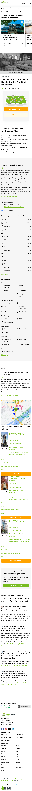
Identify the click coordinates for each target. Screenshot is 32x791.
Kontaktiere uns (6, 737)
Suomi (3, 754)
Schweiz (18, 751)
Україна (18, 754)
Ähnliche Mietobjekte (16, 109)
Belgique (4, 759)
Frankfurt (23, 7)
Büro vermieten (6, 740)
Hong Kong (19, 759)
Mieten (7, 7)
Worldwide (19, 767)
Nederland (4, 756)
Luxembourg (5, 762)
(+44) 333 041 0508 (6, 724)
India (17, 765)
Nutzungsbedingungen (7, 780)
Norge (3, 751)
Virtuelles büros (15, 7)
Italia (17, 745)
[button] (22, 22)
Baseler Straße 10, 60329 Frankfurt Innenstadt (15, 665)
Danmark (4, 745)
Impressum (20, 734)
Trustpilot (3, 696)
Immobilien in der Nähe (16, 115)
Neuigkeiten (20, 737)
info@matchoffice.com (7, 722)
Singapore (19, 762)
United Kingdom (6, 765)
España (3, 767)
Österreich (19, 748)
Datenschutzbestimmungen (16, 779)
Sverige (3, 748)
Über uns (4, 734)
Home (2, 7)
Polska (18, 756)
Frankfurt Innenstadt (6, 8)
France (3, 770)
